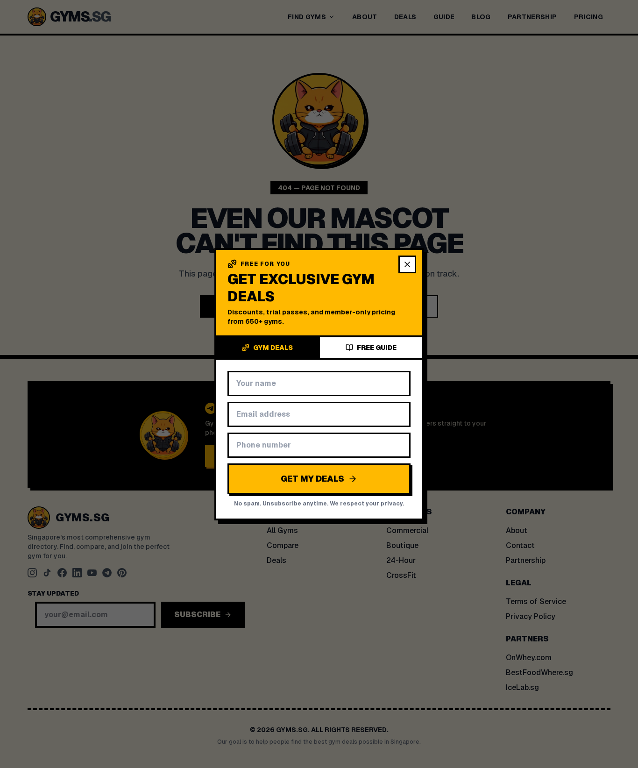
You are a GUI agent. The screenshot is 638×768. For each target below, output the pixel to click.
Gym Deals (273, 347)
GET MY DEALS (312, 478)
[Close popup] (407, 264)
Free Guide (377, 347)
